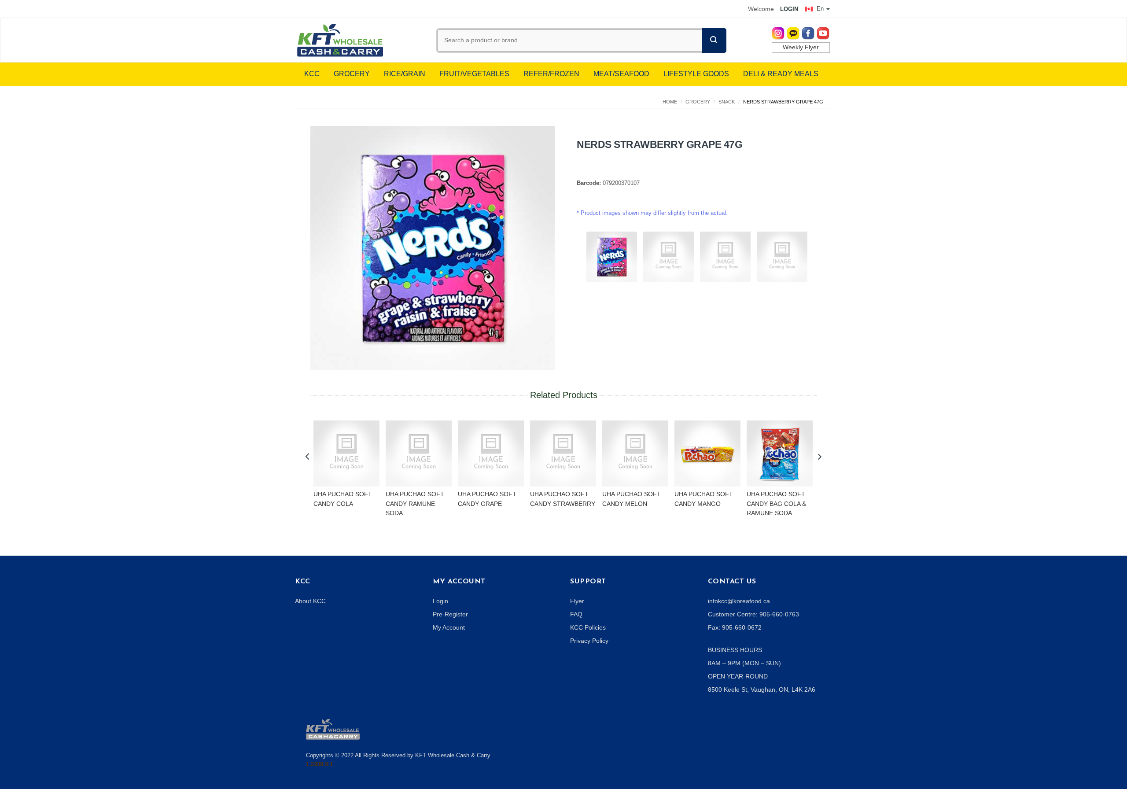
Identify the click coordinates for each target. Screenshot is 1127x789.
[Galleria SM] (333, 728)
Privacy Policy (589, 640)
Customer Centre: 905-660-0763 (753, 614)
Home (670, 101)
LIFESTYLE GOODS (696, 73)
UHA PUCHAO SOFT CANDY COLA (342, 498)
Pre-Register (450, 614)
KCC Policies (588, 627)
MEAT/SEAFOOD (621, 73)
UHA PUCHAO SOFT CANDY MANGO (703, 498)
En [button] (820, 8)
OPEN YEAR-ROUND (738, 676)
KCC (312, 73)
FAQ (576, 614)
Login (440, 601)
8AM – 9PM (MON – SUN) (744, 663)
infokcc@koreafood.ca (739, 601)
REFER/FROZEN (551, 73)
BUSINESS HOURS (735, 649)
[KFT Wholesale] (340, 39)
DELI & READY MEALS (780, 73)
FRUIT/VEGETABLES (474, 73)
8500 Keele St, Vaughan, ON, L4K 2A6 (761, 689)
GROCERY (352, 73)
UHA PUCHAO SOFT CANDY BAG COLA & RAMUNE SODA (776, 503)
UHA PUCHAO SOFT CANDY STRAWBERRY (562, 498)
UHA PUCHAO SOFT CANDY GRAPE (487, 498)
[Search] (714, 40)
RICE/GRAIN (404, 73)
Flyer (577, 601)
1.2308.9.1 (319, 764)
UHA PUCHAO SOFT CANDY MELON (631, 498)
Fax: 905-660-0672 (735, 627)
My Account (449, 627)
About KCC (310, 601)
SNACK (726, 101)
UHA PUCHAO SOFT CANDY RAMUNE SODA (415, 503)
